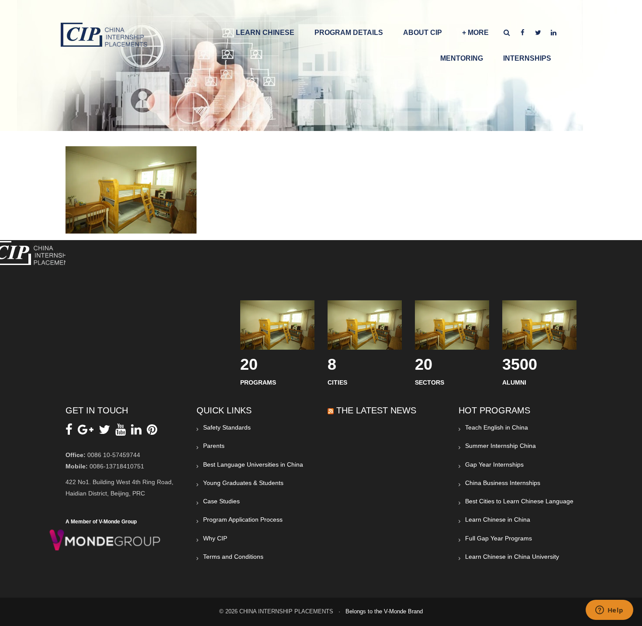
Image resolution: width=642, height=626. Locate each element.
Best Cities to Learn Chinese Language (519, 501)
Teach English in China (496, 427)
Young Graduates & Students (243, 482)
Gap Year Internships (494, 464)
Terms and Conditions (233, 556)
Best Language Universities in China (253, 464)
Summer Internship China (500, 445)
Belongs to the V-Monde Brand (384, 611)
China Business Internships (502, 482)
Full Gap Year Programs (498, 538)
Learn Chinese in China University (512, 556)
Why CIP (215, 538)
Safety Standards (227, 427)
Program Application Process (243, 519)
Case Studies (221, 501)
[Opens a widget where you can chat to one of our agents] (609, 611)
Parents (213, 445)
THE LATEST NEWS (376, 410)
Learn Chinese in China (497, 519)
